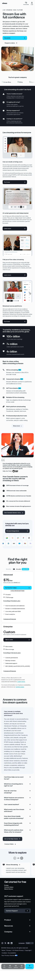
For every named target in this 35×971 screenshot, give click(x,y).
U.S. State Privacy (18, 955)
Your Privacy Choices (8, 960)
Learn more (21, 681)
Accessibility (12, 957)
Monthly (8, 569)
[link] (11, 43)
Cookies (4, 957)
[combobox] (29, 948)
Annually (18, 569)
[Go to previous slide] (14, 858)
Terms (3, 955)
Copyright (28, 955)
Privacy (8, 955)
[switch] (13, 569)
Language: (21, 948)
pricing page (20, 687)
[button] (26, 3)
